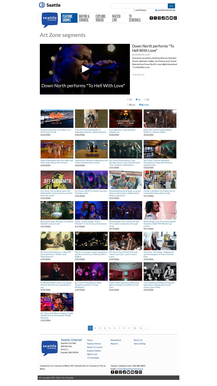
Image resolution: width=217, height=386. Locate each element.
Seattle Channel (71, 340)
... (146, 328)
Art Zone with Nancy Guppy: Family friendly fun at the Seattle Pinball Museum (57, 315)
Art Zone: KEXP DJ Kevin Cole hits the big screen (91, 192)
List (133, 105)
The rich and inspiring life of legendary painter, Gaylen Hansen (90, 131)
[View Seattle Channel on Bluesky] (128, 372)
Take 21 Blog (139, 343)
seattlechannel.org (166, 10)
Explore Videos (101, 18)
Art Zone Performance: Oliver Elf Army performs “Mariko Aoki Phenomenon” (56, 254)
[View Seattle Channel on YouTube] (133, 372)
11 (141, 328)
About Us (138, 340)
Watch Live (116, 18)
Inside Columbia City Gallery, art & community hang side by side (159, 192)
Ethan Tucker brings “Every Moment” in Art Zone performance (91, 222)
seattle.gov (141, 10)
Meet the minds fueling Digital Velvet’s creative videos (157, 131)
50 (148, 99)
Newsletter (116, 340)
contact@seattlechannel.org (129, 369)
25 (139, 99)
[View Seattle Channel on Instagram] (121, 372)
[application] (85, 69)
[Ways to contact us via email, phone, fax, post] (140, 372)
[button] (84, 69)
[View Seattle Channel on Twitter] (117, 372)
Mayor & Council (84, 18)
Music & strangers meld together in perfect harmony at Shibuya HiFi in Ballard (91, 254)
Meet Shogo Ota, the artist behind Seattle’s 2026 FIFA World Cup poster (160, 223)
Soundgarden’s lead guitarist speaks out (122, 131)
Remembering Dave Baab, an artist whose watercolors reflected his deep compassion (125, 193)
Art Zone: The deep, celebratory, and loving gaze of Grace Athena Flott (159, 254)
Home (90, 340)
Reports (114, 343)
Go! (171, 6)
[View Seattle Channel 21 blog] (137, 372)
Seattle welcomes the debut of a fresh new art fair (56, 131)
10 (130, 99)
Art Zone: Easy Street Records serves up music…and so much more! (123, 254)
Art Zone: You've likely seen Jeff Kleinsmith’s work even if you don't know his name (56, 193)
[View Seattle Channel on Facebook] (113, 372)
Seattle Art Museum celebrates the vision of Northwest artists (91, 161)
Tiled (146, 105)
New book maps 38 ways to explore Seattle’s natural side (57, 222)
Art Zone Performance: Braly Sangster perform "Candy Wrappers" (88, 284)
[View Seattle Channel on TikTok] (124, 372)
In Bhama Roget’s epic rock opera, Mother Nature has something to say (56, 284)
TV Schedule (135, 18)
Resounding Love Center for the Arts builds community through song (124, 223)
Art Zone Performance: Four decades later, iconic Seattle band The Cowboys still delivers (124, 162)
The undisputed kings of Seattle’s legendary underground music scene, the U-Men (159, 284)
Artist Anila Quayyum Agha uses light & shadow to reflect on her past (124, 284)
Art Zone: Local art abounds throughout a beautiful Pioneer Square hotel (158, 162)
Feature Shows (67, 18)
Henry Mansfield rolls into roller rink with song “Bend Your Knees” (57, 161)
